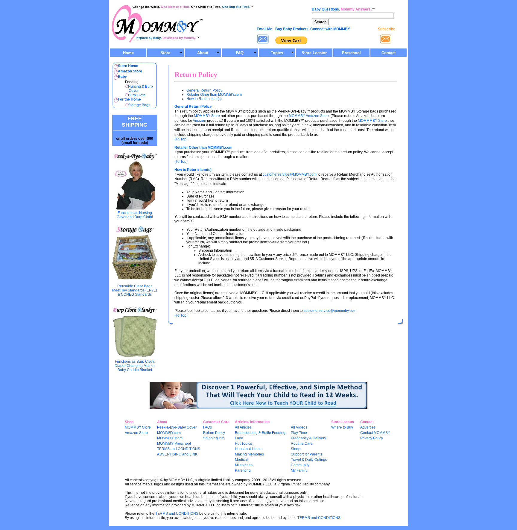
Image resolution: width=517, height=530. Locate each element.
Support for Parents (306, 454)
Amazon (199, 121)
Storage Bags (139, 105)
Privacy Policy (371, 438)
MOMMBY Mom (170, 438)
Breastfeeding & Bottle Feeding (260, 433)
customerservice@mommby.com (330, 311)
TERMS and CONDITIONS (178, 449)
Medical (241, 460)
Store (165, 53)
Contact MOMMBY (375, 433)
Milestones (244, 465)
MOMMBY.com (169, 433)
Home (128, 53)
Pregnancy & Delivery (308, 438)
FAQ (240, 53)
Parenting (243, 470)
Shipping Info (214, 438)
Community (300, 465)
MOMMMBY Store (372, 121)
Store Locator (314, 53)
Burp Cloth (136, 95)
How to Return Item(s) (204, 99)
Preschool (351, 53)
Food (239, 438)
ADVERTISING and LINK (177, 454)
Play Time (299, 433)
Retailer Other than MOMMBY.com (214, 94)
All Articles (243, 427)
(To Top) (181, 139)
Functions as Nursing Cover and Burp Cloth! (135, 215)
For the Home (129, 99)
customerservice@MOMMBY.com (290, 174)
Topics (277, 53)
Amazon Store (136, 433)
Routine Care (302, 443)
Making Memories (249, 454)
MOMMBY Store (207, 116)
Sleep (295, 449)
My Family (299, 470)
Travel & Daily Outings (309, 460)
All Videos (299, 427)
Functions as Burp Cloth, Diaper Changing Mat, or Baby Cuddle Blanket (135, 365)
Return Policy (214, 433)
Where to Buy (342, 427)
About (202, 53)
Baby (122, 77)
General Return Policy (204, 90)
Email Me (264, 29)
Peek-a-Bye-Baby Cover (177, 427)
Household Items (248, 449)
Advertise (367, 427)
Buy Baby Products (291, 29)
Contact (388, 53)
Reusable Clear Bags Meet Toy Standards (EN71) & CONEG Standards (134, 290)
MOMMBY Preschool (174, 443)
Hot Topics (243, 443)
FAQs (207, 427)
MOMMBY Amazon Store (309, 116)
